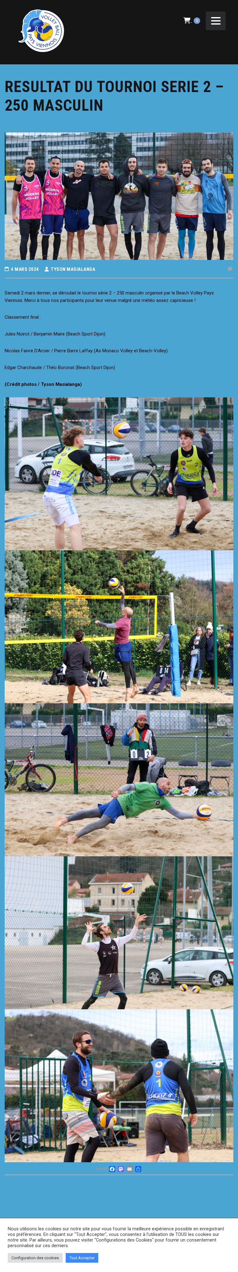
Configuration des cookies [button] (35, 1258)
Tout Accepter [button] (82, 1258)
